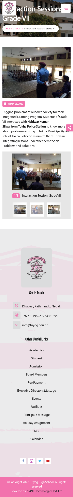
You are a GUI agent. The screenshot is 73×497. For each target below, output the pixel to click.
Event (18, 29)
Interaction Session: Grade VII (39, 29)
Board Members (36, 374)
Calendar (36, 439)
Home (9, 29)
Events (36, 399)
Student (36, 358)
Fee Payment (36, 382)
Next (3, 176)
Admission (36, 366)
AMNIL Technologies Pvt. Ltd (44, 491)
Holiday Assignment (36, 423)
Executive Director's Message (36, 390)
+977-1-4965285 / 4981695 (40, 316)
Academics (36, 350)
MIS (36, 431)
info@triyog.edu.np (35, 325)
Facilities (36, 407)
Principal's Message (37, 415)
